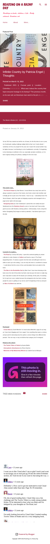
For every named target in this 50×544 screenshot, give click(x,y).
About (15, 22)
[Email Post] (24, 394)
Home (5, 22)
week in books (14, 394)
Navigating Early (9, 203)
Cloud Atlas (7, 329)
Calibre (21, 257)
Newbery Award (19, 206)
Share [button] (5, 100)
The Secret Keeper (9, 190)
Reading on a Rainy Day (18, 6)
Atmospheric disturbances (12, 348)
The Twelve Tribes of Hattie (12, 345)
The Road (7, 254)
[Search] (40, 4)
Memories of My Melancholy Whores (15, 350)
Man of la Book (9, 283)
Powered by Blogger (26, 534)
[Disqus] (26, 432)
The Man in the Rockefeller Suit (13, 270)
